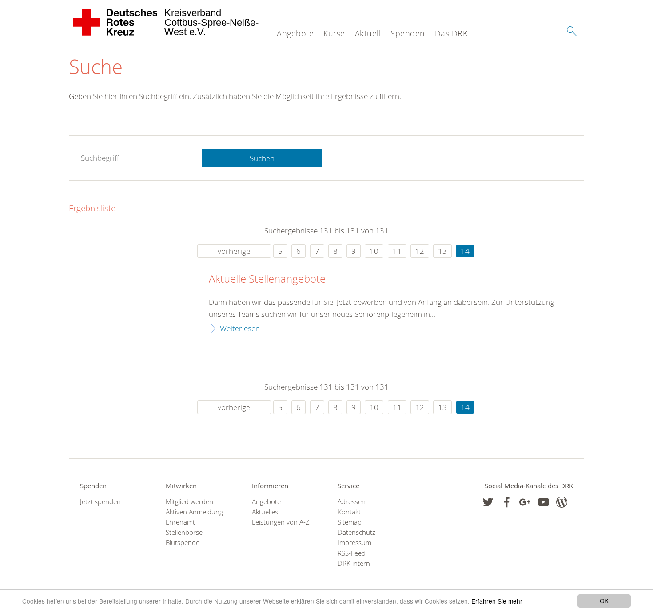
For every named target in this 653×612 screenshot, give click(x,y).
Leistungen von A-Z (281, 522)
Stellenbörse (184, 532)
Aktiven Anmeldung (194, 512)
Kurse (334, 33)
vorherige (234, 251)
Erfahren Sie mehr (496, 600)
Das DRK (451, 33)
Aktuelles (265, 512)
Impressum (354, 542)
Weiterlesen (240, 328)
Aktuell (368, 33)
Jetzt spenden (100, 501)
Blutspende (182, 542)
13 (442, 251)
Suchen (262, 158)
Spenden (407, 33)
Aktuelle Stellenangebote (267, 279)
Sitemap (350, 522)
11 (397, 251)
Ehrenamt (180, 522)
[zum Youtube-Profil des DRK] (543, 502)
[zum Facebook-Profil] (488, 502)
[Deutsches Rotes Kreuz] (116, 22)
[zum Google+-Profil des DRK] (524, 502)
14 (465, 251)
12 (419, 251)
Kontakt (349, 512)
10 (374, 251)
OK (604, 600)
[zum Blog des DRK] (561, 502)
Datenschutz (356, 532)
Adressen (352, 501)
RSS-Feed (352, 553)
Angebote (295, 33)
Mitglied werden (189, 501)
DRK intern (354, 563)
